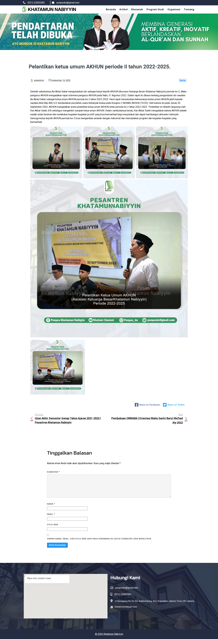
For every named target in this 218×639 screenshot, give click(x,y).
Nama (51, 504)
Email (51, 514)
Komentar (53, 472)
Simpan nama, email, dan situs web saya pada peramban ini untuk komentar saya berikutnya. (99, 539)
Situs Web (52, 524)
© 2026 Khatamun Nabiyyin (109, 634)
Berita (183, 80)
